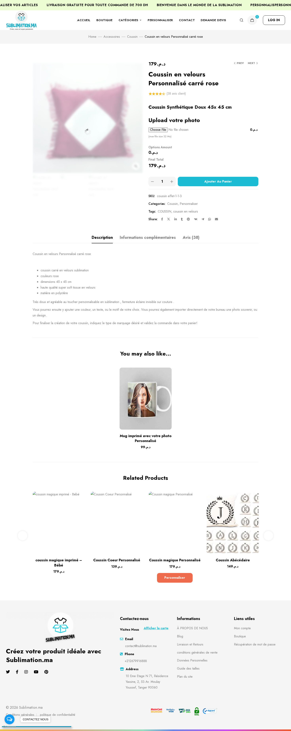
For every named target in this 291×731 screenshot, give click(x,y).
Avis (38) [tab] (191, 237)
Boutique (240, 636)
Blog (180, 636)
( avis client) (176, 93)
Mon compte (242, 628)
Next (251, 63)
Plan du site (185, 676)
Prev (240, 63)
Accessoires (112, 36)
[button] (274, 20)
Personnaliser (189, 203)
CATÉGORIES (128, 20)
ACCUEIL (83, 20)
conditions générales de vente (197, 652)
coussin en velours (185, 211)
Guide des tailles (188, 668)
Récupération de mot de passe (255, 644)
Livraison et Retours (190, 644)
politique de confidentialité (57, 714)
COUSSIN (164, 211)
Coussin (132, 36)
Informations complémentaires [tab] (148, 237)
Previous (22, 535)
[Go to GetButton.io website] (9, 727)
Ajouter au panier (218, 181)
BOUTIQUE (104, 20)
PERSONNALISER (160, 20)
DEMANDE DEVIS (213, 20)
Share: (153, 219)
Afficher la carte (156, 628)
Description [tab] (102, 237)
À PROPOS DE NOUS (192, 628)
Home (92, 36)
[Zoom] (135, 166)
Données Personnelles (192, 660)
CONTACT (187, 20)
